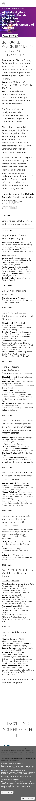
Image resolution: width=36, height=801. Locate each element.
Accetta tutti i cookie (28, 798)
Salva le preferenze (7, 792)
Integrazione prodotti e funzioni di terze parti (16, 782)
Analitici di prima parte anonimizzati (13, 770)
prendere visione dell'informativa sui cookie (23, 758)
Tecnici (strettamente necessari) (12, 763)
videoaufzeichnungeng (10, 36)
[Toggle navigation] (31, 3)
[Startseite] (4, 3)
